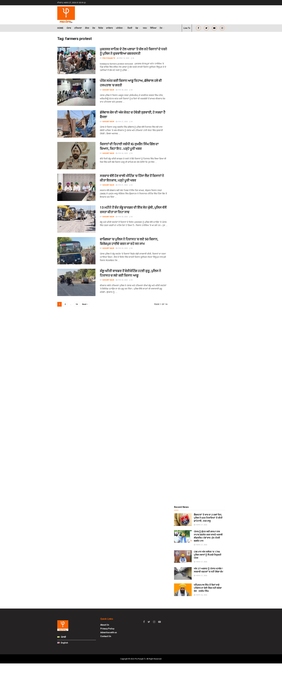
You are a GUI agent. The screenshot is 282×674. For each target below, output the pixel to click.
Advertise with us (108, 632)
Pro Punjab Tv (108, 58)
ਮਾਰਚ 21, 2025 (122, 185)
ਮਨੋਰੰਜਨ (119, 28)
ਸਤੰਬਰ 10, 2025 (123, 58)
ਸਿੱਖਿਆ (153, 28)
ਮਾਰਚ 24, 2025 (122, 153)
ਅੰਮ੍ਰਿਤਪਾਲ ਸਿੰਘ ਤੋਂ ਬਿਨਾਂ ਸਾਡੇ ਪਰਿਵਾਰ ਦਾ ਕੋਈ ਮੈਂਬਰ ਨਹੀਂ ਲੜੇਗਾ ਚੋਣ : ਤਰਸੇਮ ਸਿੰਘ (208, 588)
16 (77, 304)
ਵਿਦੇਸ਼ (100, 28)
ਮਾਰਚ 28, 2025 (122, 90)
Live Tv (186, 28)
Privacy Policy (107, 628)
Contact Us (105, 636)
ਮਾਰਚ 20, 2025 (122, 217)
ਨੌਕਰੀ (129, 28)
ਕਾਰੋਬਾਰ (109, 28)
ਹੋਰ (161, 28)
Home (60, 28)
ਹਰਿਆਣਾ (78, 28)
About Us (104, 625)
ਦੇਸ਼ (93, 28)
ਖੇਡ (136, 28)
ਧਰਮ (145, 28)
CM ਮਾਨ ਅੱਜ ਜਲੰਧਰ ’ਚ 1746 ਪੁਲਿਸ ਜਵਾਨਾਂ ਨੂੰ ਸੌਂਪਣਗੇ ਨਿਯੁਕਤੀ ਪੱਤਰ (207, 554)
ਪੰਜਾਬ (69, 28)
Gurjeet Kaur (108, 90)
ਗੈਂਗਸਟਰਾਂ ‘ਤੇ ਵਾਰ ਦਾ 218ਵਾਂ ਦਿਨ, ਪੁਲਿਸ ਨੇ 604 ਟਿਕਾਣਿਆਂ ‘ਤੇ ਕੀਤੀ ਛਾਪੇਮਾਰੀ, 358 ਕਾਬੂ (208, 517)
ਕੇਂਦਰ (87, 28)
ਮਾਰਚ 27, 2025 (122, 122)
